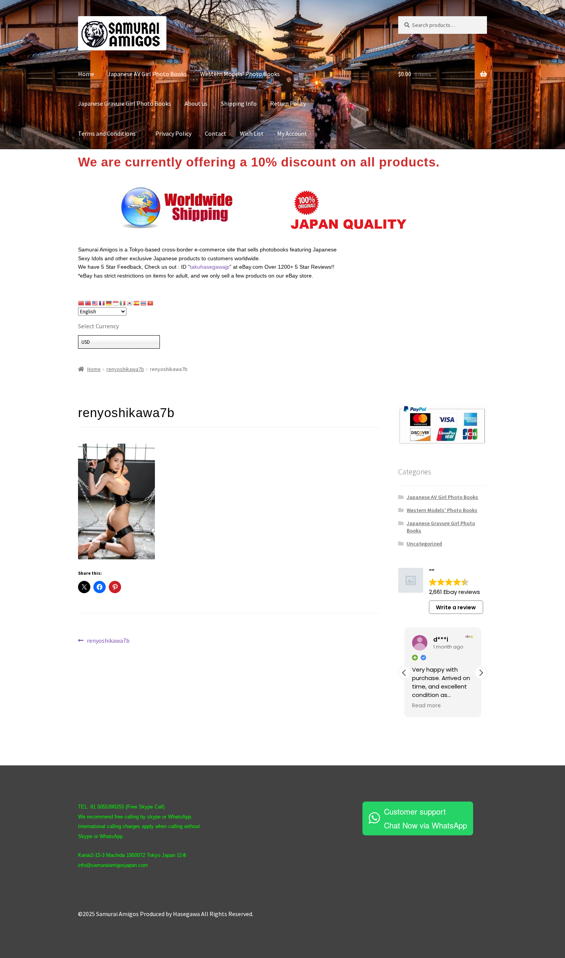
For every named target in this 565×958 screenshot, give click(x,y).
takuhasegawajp (209, 267)
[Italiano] (123, 302)
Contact (215, 133)
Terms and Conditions (110, 133)
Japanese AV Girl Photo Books (147, 74)
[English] (95, 302)
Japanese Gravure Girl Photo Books (124, 103)
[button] (481, 673)
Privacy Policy (173, 133)
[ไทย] (143, 302)
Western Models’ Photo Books (240, 74)
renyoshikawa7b (125, 369)
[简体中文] (81, 302)
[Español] (136, 302)
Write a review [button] (456, 607)
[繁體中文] (88, 302)
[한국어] (129, 302)
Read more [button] (426, 705)
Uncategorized (424, 543)
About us (196, 103)
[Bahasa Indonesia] (116, 302)
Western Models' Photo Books (442, 510)
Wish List (252, 133)
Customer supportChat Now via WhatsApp (425, 818)
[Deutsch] (109, 302)
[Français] (102, 302)
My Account (292, 133)
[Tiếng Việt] (150, 302)
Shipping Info (239, 103)
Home (86, 74)
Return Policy (288, 103)
